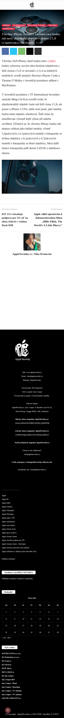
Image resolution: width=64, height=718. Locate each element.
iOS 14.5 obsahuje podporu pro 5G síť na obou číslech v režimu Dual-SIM (15, 220)
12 (40, 619)
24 (23, 632)
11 (31, 619)
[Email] (29, 51)
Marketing (8, 29)
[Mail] (32, 477)
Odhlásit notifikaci (8, 559)
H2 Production (37, 388)
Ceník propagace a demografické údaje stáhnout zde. (32, 462)
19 (40, 626)
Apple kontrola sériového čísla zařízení (15, 548)
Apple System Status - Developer (14, 544)
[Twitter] (13, 51)
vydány (51, 60)
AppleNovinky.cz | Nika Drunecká (19, 43)
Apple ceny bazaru (8, 525)
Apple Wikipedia (8, 510)
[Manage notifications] (8, 710)
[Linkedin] (25, 477)
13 (49, 619)
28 (58, 632)
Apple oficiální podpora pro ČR (13, 540)
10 (23, 619)
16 (15, 626)
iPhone (6, 25)
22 (6, 632)
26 (40, 632)
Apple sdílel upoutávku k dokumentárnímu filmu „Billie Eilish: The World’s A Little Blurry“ (48, 220)
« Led (4, 638)
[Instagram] (32, 259)
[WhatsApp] (21, 51)
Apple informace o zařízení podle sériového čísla (19, 551)
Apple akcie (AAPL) (9, 533)
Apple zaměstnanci (8, 522)
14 (58, 619)
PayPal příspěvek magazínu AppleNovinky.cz (32, 443)
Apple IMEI (6, 503)
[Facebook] (5, 51)
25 (31, 632)
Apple (4, 495)
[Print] (38, 51)
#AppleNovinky (35, 380)
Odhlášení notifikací (9, 579)
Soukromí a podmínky (25, 579)
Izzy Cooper (37, 392)
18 (31, 626)
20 (49, 626)
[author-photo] (32, 241)
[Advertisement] (32, 295)
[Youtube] (53, 477)
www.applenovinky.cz (34, 372)
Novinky (53, 25)
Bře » (9, 638)
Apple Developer (8, 514)
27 (49, 632)
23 (15, 632)
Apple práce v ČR (8, 518)
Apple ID (5, 499)
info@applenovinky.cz (35, 376)
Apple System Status (9, 536)
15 (6, 626)
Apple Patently (7, 507)
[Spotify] (39, 477)
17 (23, 626)
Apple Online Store (9, 529)
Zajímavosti (19, 25)
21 (58, 626)
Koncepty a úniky (36, 25)
